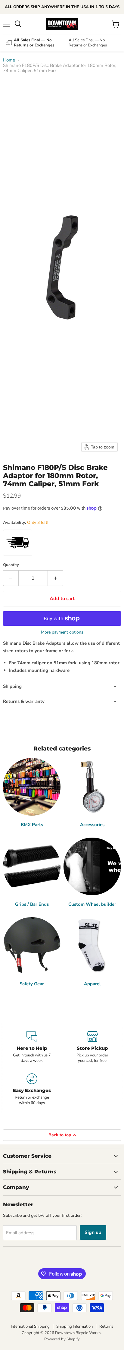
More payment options (62, 632)
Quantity (11, 565)
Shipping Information (74, 1326)
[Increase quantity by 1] (55, 578)
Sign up (93, 1232)
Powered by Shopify (62, 1339)
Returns (106, 1326)
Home (9, 60)
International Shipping (30, 1326)
